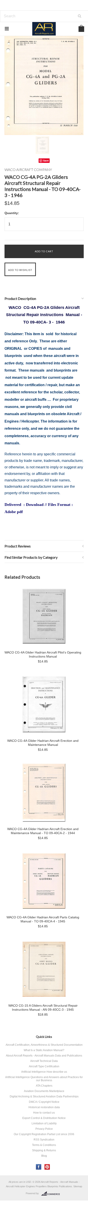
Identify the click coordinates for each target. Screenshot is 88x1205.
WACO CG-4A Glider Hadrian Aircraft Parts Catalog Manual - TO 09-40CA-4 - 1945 (43, 919)
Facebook (39, 1167)
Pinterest (47, 1167)
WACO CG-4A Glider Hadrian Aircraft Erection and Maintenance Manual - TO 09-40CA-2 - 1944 (43, 831)
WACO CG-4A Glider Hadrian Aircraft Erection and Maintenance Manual (43, 742)
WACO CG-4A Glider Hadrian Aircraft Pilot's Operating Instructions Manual (43, 654)
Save (46, 160)
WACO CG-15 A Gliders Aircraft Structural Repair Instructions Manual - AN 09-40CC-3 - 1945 (43, 1007)
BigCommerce (52, 1193)
